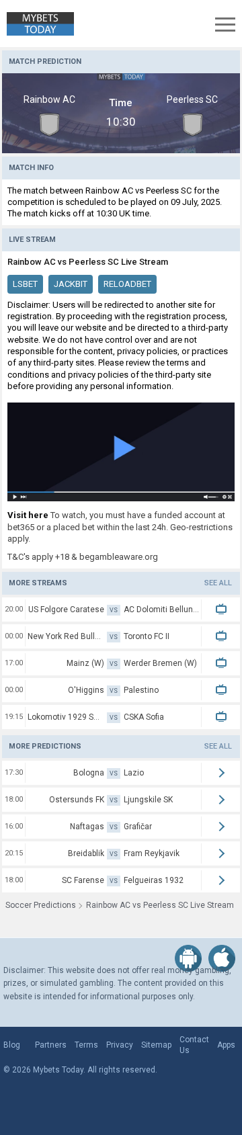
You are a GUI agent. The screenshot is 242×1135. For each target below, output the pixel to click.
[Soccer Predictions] (37, 24)
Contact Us (194, 1045)
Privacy (119, 1045)
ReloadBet (127, 284)
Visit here (27, 515)
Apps (226, 1045)
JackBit (70, 284)
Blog (11, 1045)
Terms (86, 1045)
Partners (51, 1045)
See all (218, 583)
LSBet (25, 284)
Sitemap (156, 1045)
